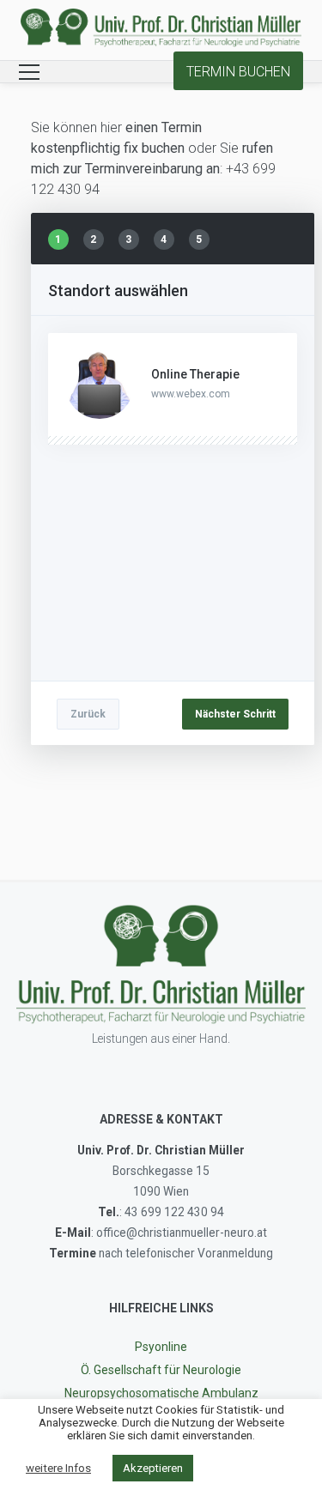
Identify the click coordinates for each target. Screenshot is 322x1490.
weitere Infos (58, 1468)
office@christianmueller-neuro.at (181, 1232)
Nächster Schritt (235, 714)
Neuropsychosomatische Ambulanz (161, 1393)
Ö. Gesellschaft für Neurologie (161, 1370)
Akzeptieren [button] (153, 1468)
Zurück (88, 714)
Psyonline (161, 1347)
